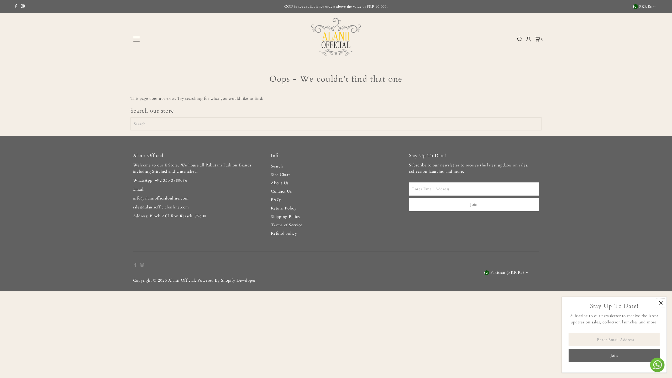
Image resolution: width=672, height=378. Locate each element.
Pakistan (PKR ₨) (507, 272)
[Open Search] (519, 39)
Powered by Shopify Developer (226, 280)
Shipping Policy (285, 216)
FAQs (276, 199)
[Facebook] (16, 6)
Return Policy (284, 208)
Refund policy (284, 233)
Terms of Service (286, 225)
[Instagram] (23, 6)
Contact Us (281, 191)
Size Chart (280, 174)
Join (474, 204)
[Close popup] (660, 302)
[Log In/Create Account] (528, 39)
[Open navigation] (179, 39)
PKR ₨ (645, 6)
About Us (279, 183)
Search (277, 166)
